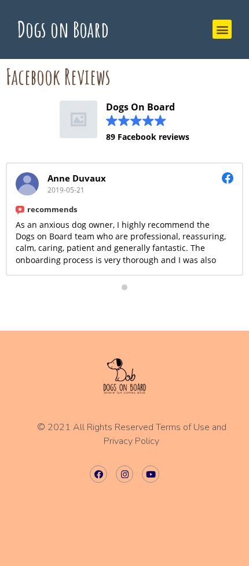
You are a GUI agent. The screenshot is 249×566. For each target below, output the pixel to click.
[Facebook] (98, 474)
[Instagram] (124, 474)
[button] (222, 29)
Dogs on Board (63, 29)
